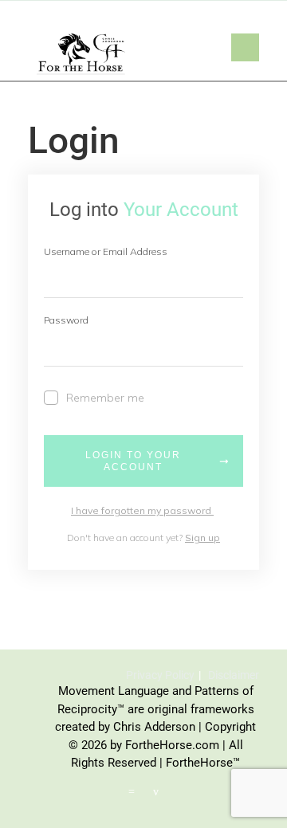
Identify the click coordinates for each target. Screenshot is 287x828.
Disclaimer (233, 675)
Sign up (202, 537)
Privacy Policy (160, 675)
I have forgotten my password (142, 510)
